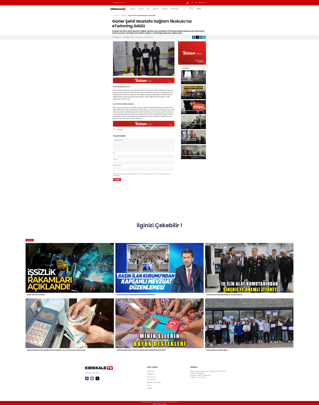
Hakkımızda (150, 371)
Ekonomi (155, 9)
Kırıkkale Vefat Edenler (154, 383)
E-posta (115, 159)
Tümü (203, 68)
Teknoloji (164, 9)
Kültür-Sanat (175, 9)
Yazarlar (149, 388)
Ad (114, 153)
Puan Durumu (151, 377)
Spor (148, 9)
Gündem (132, 9)
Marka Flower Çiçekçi (159, 404)
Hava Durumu (151, 380)
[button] (193, 37)
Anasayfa (116, 15)
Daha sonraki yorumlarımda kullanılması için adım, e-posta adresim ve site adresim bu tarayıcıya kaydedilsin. (141, 174)
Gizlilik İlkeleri (151, 374)
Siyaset (141, 9)
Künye (149, 385)
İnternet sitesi (117, 165)
